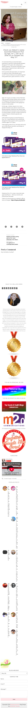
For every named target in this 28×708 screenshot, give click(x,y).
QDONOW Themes (14, 706)
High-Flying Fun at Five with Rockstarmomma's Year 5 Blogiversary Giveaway (17, 500)
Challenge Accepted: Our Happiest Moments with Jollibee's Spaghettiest (9, 597)
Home (2, 43)
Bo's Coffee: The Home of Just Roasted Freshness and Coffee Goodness (17, 597)
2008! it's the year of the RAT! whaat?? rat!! (17, 620)
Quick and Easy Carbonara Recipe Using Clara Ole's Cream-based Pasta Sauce (17, 566)
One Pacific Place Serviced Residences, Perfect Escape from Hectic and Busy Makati (17, 532)
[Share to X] (6, 227)
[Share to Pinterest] (22, 227)
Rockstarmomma (14, 704)
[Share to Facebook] (11, 227)
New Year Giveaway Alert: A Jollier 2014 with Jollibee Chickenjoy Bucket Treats (9, 501)
